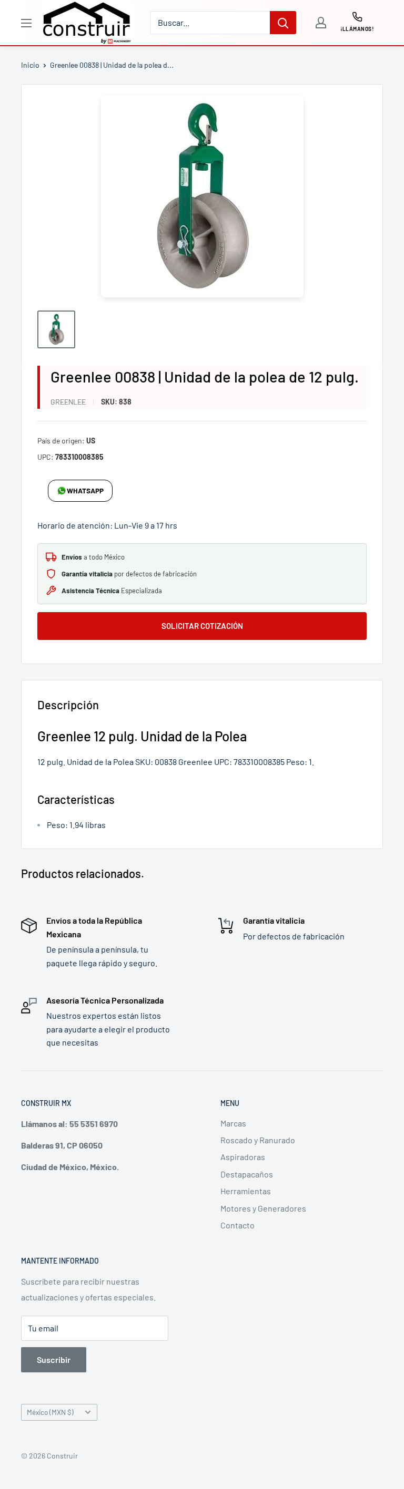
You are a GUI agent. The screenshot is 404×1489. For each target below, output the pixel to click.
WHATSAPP (85, 490)
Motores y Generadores (263, 1208)
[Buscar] (283, 22)
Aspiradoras (242, 1157)
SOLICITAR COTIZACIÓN (202, 625)
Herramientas (245, 1191)
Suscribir (53, 1359)
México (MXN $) (50, 1412)
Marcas (233, 1123)
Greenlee (68, 401)
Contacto (237, 1225)
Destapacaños (246, 1174)
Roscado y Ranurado (257, 1140)
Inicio (30, 64)
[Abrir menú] (26, 23)
